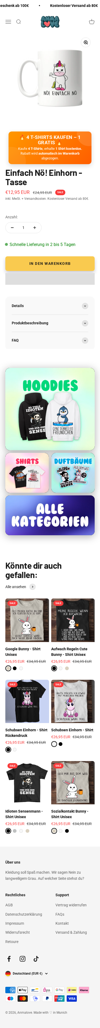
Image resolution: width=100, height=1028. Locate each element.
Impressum (14, 923)
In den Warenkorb (50, 263)
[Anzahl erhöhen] (34, 227)
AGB (9, 905)
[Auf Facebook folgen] (9, 958)
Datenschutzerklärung (23, 914)
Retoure (11, 942)
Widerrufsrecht (17, 932)
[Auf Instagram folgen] (22, 958)
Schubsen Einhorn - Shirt (72, 730)
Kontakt (62, 923)
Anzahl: (11, 217)
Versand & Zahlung (71, 932)
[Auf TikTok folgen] (36, 958)
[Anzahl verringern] (12, 227)
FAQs (59, 914)
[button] (50, 279)
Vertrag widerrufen (71, 905)
